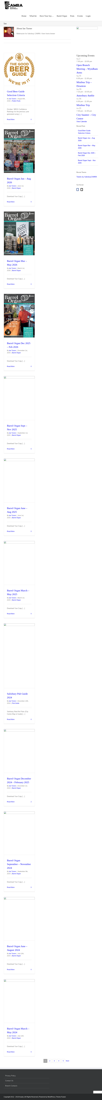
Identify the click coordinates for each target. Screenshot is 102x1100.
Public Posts (16, 101)
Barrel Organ (16, 188)
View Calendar (81, 121)
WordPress (51, 1097)
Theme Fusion (61, 1097)
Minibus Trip (83, 105)
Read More (11, 119)
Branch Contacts (11, 1086)
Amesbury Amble (85, 95)
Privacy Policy (10, 1076)
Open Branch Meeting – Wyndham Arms (87, 69)
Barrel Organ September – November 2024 (19, 864)
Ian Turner (12, 99)
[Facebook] (77, 189)
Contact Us (9, 1081)
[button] (94, 16)
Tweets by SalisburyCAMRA (86, 177)
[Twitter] (82, 189)
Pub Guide (15, 703)
